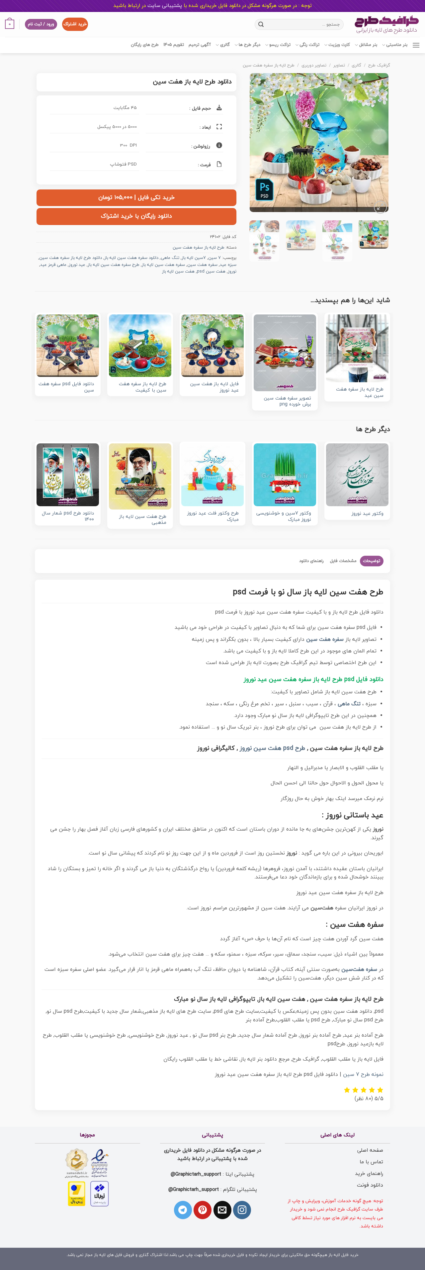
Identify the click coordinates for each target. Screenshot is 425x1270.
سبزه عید (228, 265)
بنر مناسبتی (396, 45)
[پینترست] (203, 1210)
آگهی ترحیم (200, 45)
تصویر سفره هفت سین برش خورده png (287, 402)
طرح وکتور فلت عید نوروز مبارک (213, 517)
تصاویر (339, 65)
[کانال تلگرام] (183, 1210)
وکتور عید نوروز (367, 514)
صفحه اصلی (370, 1150)
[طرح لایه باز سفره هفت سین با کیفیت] (140, 345)
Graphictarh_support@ (196, 1174)
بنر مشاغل (368, 45)
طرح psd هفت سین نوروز (272, 748)
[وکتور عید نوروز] (357, 474)
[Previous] (377, 144)
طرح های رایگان (145, 45)
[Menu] (416, 45)
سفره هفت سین (202, 265)
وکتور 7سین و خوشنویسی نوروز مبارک (283, 517)
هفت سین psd (211, 272)
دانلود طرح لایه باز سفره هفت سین (70, 258)
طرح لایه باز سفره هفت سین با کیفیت (142, 387)
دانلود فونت (370, 1185)
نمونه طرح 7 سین (363, 1074)
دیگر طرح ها (249, 45)
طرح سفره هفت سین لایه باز (113, 265)
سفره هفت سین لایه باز (163, 265)
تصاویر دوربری (313, 65)
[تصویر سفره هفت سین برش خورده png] (285, 352)
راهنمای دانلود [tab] (311, 561)
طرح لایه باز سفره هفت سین (269, 65)
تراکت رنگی (309, 45)
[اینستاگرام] (242, 1210)
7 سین (214, 258)
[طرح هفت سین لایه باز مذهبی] (140, 476)
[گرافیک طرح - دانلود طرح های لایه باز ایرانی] (387, 24)
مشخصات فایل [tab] (343, 561)
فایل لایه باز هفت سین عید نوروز (214, 387)
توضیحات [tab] (371, 561)
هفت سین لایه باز (178, 272)
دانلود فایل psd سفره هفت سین (66, 387)
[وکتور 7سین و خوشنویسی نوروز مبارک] (285, 474)
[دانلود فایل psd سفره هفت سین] (68, 345)
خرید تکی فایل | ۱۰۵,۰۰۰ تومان (136, 197)
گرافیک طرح (379, 65)
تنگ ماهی (170, 258)
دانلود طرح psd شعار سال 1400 (68, 517)
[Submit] (260, 24)
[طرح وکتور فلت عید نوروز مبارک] (212, 474)
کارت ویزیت (339, 45)
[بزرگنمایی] (380, 207)
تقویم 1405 (173, 45)
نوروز (232, 272)
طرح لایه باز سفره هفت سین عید (359, 393)
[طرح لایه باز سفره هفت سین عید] (357, 348)
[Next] (256, 144)
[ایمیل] (222, 1210)
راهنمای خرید (369, 1173)
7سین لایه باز (194, 258)
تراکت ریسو (280, 45)
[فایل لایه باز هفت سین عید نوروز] (212, 345)
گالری (224, 45)
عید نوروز (77, 265)
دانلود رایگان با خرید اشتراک (136, 216)
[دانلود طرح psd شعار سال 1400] (68, 474)
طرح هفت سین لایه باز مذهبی (142, 520)
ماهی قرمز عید (53, 265)
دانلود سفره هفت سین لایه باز (131, 258)
